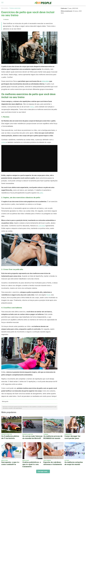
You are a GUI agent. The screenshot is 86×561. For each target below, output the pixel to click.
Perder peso (68, 434)
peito (41, 193)
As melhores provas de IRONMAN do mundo (52, 437)
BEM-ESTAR (4, 460)
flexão (48, 295)
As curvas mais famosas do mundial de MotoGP (32, 437)
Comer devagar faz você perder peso (72, 437)
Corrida (45, 434)
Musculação (4, 8)
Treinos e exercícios (14, 8)
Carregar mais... (43, 471)
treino (32, 107)
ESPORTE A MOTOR (6, 434)
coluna (3, 142)
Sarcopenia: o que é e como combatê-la (10, 463)
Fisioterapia (47, 460)
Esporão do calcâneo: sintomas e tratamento (52, 463)
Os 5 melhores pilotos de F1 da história (10, 437)
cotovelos (41, 226)
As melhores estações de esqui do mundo (73, 463)
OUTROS (66, 460)
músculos (45, 81)
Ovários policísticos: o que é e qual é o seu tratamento (31, 464)
